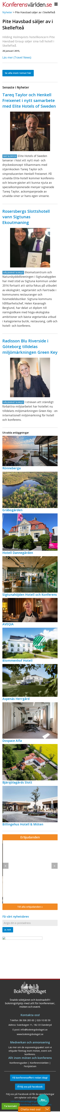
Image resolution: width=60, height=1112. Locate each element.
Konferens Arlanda (30, 1104)
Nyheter (7, 12)
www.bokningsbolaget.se (30, 1034)
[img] (30, 872)
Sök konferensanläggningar (23, 1101)
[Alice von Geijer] (30, 377)
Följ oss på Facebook (31, 1086)
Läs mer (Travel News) (16, 57)
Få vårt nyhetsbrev (15, 916)
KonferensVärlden (39, 1062)
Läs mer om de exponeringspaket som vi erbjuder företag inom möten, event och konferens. (30, 1051)
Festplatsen (30, 1066)
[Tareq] (30, 131)
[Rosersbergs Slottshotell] (30, 247)
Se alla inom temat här (18, 72)
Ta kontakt (10, 1106)
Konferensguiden (18, 1062)
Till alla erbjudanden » (30, 906)
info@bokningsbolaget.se (34, 1029)
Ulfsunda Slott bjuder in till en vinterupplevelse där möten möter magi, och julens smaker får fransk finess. (29, 860)
